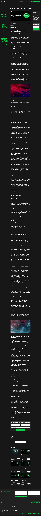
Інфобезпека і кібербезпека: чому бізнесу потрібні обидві (15, 456)
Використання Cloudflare (4, 16)
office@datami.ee (26, 1)
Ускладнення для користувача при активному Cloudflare (4, 44)
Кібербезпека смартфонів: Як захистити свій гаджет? (15, 468)
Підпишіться (20, 444)
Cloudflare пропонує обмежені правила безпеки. (4, 34)
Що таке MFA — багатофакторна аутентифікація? (23, 481)
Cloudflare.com (19, 139)
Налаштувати (23, 513)
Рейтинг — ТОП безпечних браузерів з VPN (25, 456)
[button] (12, 425)
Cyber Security (12, 25)
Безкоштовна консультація (35, 1)
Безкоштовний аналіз (36, 29)
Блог (13, 1)
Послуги (8, 1)
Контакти (16, 1)
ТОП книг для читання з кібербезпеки (14, 481)
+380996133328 (21, 1)
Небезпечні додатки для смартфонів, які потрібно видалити (25, 469)
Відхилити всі (30, 513)
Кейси (11, 1)
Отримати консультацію (21, 496)
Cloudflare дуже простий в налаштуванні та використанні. (5, 29)
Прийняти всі (36, 513)
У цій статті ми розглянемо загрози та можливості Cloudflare (4, 12)
